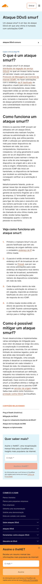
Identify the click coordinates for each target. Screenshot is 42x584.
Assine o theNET (21, 466)
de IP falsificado (25, 82)
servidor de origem (22, 388)
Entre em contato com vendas (14, 516)
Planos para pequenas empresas (15, 501)
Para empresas (8, 505)
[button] (21, 42)
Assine (21, 572)
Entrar (31, 5)
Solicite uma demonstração (13, 512)
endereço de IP (25, 250)
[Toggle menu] (39, 6)
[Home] (5, 5)
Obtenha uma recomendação (14, 509)
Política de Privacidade (30, 580)
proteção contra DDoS (13, 394)
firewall (21, 264)
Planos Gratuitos (9, 497)
